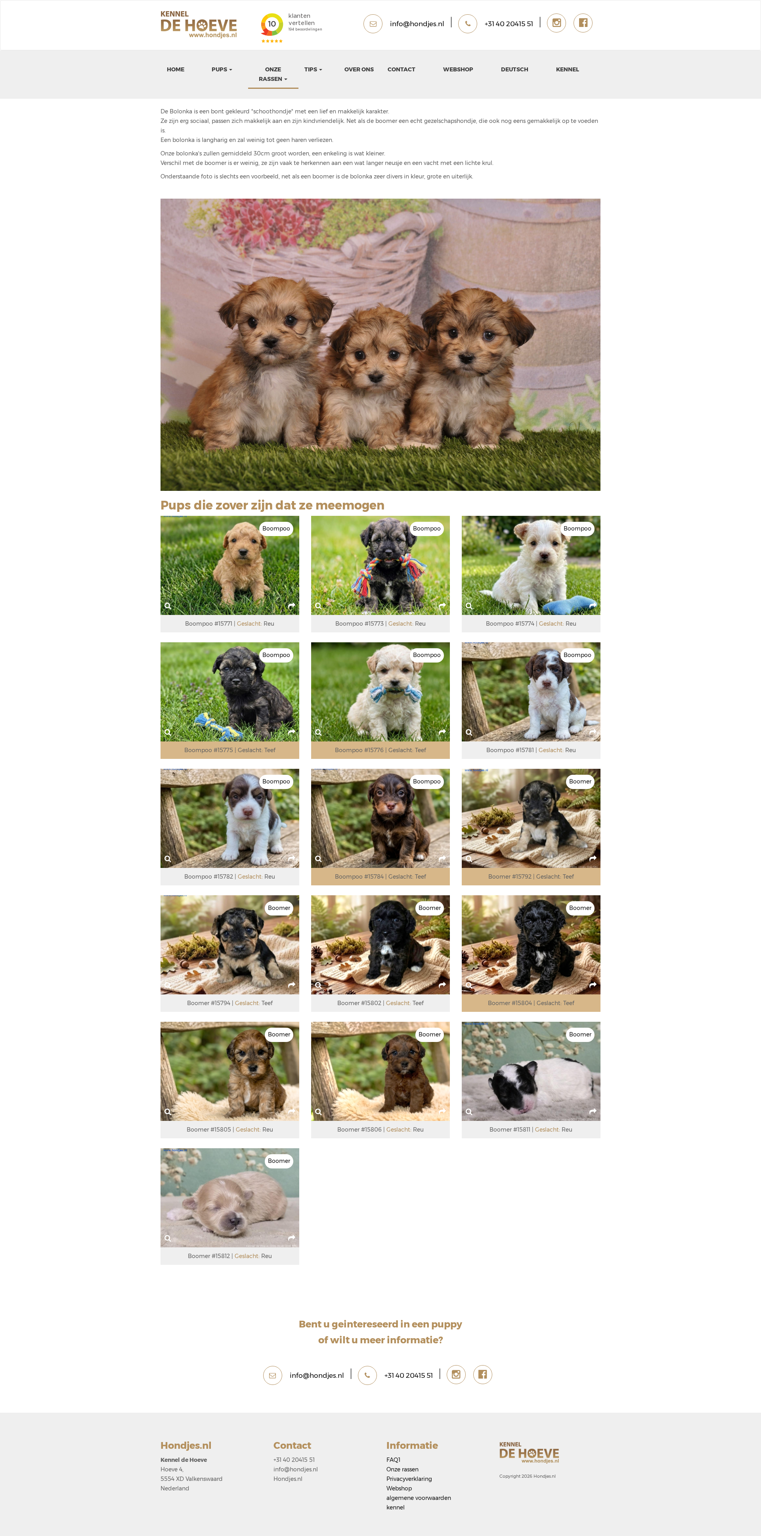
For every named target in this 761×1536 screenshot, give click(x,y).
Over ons (359, 69)
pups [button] (220, 69)
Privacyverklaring (409, 1478)
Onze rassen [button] (271, 74)
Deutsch (514, 69)
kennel (567, 69)
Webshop (458, 69)
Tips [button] (311, 69)
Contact (401, 69)
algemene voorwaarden (418, 1498)
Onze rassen (402, 1469)
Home (175, 69)
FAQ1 (393, 1459)
